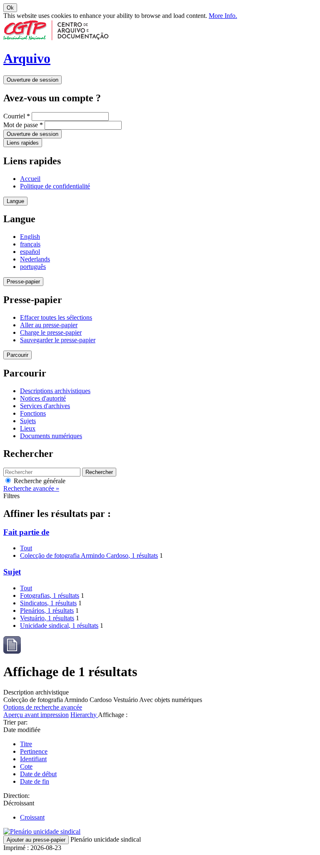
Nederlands (35, 259)
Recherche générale (38, 480)
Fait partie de (26, 532)
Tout (26, 548)
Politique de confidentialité (55, 186)
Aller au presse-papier (49, 324)
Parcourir (17, 355)
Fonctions (33, 413)
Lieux (27, 428)
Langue (15, 201)
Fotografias (49, 595)
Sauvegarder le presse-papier (57, 340)
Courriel (16, 116)
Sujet (12, 571)
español (30, 251)
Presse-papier (23, 281)
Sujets (28, 420)
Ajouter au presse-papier (36, 840)
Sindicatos (48, 603)
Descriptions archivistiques (55, 390)
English (30, 236)
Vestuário (47, 618)
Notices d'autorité (43, 398)
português (33, 266)
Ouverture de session (32, 80)
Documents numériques (51, 435)
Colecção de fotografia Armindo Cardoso (89, 555)
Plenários (47, 610)
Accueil (30, 178)
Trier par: (15, 722)
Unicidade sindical (59, 625)
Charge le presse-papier (51, 332)
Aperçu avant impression (36, 714)
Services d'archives (45, 405)
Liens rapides (23, 143)
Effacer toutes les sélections (56, 317)
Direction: (16, 795)
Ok (10, 8)
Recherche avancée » (31, 488)
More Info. (223, 15)
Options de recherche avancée (42, 707)
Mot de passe (23, 124)
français (30, 244)
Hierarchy (84, 714)
